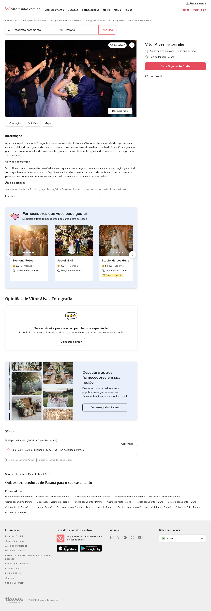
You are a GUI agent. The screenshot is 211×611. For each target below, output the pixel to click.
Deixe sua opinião (71, 341)
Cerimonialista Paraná (16, 507)
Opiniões (33, 123)
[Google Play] (91, 551)
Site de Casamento (15, 582)
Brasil (170, 538)
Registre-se (199, 9)
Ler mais (10, 196)
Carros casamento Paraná (18, 501)
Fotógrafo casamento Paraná (66, 20)
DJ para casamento (15, 512)
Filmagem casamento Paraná (130, 496)
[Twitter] (118, 537)
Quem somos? (12, 568)
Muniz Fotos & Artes (39, 474)
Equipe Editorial (13, 573)
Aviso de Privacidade (16, 545)
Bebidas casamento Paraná (132, 507)
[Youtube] (140, 537)
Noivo (117, 10)
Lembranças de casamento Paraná (92, 496)
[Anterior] (10, 254)
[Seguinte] (132, 254)
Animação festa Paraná (119, 501)
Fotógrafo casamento (34, 20)
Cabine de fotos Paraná (187, 507)
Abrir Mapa (127, 443)
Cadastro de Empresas (17, 563)
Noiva (106, 10)
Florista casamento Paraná (149, 501)
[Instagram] (133, 537)
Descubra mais (120, 111)
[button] (71, 328)
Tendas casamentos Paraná (88, 501)
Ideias (128, 10)
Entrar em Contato (14, 536)
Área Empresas (197, 3)
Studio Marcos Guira (115, 260)
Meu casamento (54, 10)
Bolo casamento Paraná (69, 507)
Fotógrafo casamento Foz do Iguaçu (105, 20)
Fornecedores (90, 10)
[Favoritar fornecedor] (132, 45)
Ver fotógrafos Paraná (105, 407)
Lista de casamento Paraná (182, 501)
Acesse (185, 9)
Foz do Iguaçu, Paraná (162, 57)
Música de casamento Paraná (164, 496)
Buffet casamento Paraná (18, 496)
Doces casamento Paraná (99, 507)
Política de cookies (15, 550)
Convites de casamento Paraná (52, 496)
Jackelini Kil (65, 260)
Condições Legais (14, 541)
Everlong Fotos (23, 260)
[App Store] (67, 551)
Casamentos (12, 20)
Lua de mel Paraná (42, 507)
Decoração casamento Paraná (53, 501)
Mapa (48, 123)
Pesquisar (107, 30)
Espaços (73, 10)
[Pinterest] (125, 537)
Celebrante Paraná (161, 507)
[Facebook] (111, 537)
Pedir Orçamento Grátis (175, 66)
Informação (14, 123)
